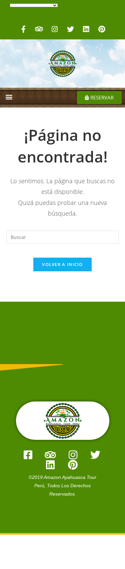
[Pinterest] (102, 29)
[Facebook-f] (23, 29)
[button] (8, 96)
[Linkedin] (86, 29)
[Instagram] (55, 29)
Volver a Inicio (62, 264)
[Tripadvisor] (39, 29)
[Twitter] (70, 29)
